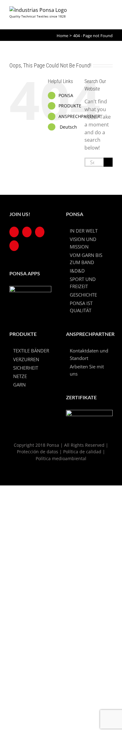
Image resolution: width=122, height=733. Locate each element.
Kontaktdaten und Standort (89, 354)
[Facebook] (14, 232)
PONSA (65, 95)
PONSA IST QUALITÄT (81, 306)
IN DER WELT (84, 231)
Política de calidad (82, 452)
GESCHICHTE (83, 295)
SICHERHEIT (25, 368)
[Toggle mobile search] (97, 13)
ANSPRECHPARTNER (79, 116)
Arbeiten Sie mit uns (87, 370)
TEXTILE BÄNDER (31, 350)
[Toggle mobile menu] (110, 13)
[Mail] (14, 245)
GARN (19, 384)
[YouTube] (27, 232)
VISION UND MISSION (83, 242)
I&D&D (77, 271)
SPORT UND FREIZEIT (83, 282)
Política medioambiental (61, 458)
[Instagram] (39, 232)
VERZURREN (26, 359)
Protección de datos (37, 452)
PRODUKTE (69, 106)
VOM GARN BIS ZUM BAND (86, 258)
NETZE (20, 376)
